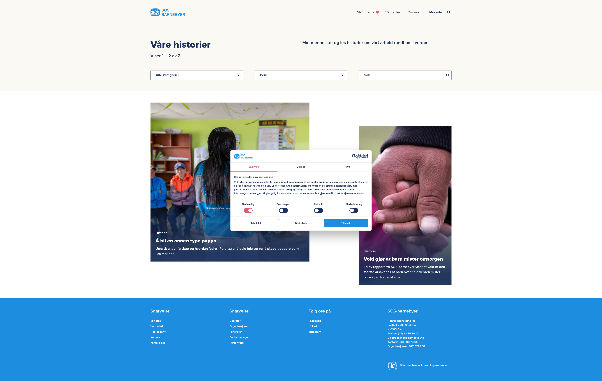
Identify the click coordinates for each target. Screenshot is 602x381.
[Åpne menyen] (449, 12)
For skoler (236, 331)
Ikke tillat (256, 223)
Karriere (155, 337)
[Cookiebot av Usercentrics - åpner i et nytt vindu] (354, 156)
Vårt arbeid (157, 326)
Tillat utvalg (301, 223)
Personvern (237, 342)
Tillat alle (346, 223)
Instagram (315, 331)
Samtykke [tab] (254, 166)
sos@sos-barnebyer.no (410, 337)
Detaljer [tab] (301, 166)
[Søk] (448, 75)
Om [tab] (348, 166)
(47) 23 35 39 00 (408, 333)
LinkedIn (314, 326)
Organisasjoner (239, 326)
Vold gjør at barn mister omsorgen (403, 259)
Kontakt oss (157, 342)
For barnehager (239, 337)
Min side (155, 321)
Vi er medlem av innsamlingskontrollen (424, 365)
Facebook (315, 321)
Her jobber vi (158, 331)
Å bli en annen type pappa (187, 241)
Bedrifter (235, 321)
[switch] (283, 210)
